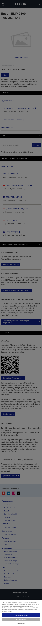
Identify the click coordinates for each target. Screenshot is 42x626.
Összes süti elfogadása (21, 615)
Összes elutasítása (21, 619)
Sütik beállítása (21, 623)
